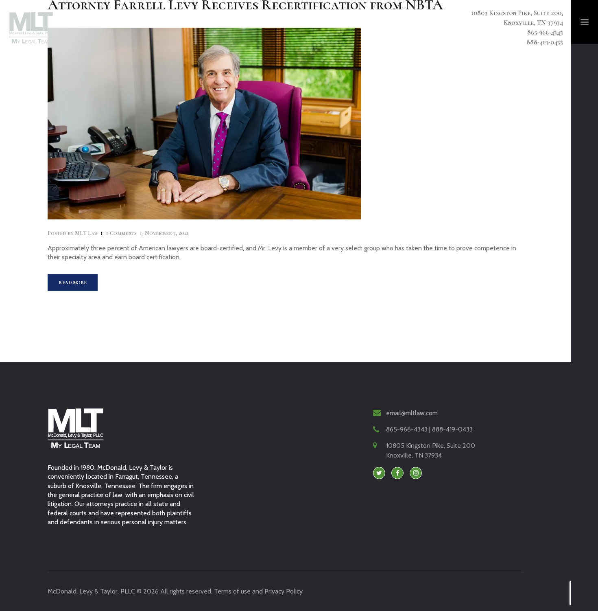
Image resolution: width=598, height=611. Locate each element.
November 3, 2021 (167, 233)
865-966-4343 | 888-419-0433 (429, 429)
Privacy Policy (283, 591)
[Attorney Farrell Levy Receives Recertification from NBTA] (186, 123)
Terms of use (232, 591)
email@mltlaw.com (412, 413)
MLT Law (73, 233)
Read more (73, 282)
